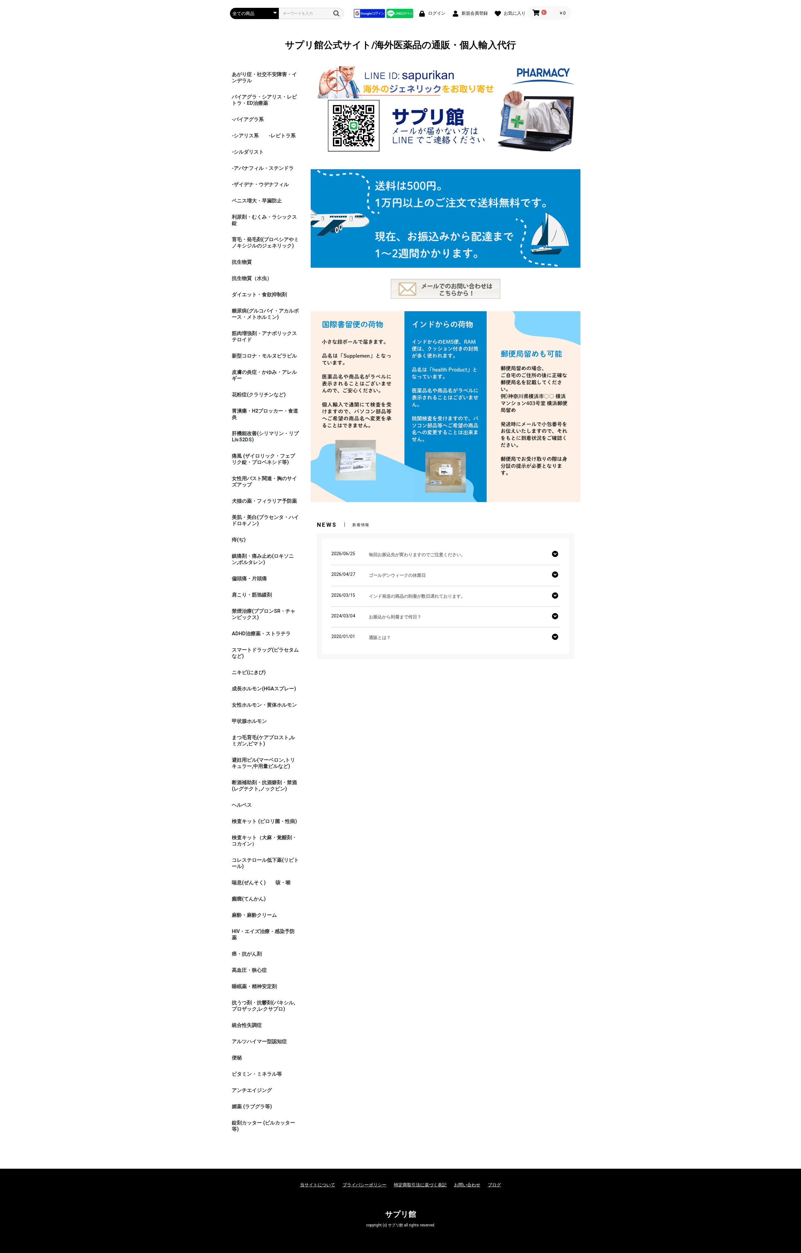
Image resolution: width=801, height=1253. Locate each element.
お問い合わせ (467, 1184)
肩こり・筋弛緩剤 (252, 595)
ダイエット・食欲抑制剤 (259, 294)
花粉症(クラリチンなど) (259, 395)
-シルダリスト (248, 152)
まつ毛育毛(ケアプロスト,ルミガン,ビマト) (263, 740)
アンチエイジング (252, 1090)
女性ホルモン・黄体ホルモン (264, 705)
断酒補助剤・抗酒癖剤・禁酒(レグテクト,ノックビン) (264, 785)
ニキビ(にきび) (249, 672)
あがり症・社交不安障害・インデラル (264, 77)
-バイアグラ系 (248, 119)
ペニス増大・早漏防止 (257, 201)
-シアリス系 (245, 136)
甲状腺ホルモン (249, 721)
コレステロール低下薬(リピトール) (265, 863)
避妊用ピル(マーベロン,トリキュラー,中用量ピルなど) (263, 763)
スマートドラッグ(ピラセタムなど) (265, 653)
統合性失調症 (247, 1025)
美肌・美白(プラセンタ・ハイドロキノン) (265, 520)
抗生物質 (242, 262)
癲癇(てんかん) (249, 899)
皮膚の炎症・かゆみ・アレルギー (264, 375)
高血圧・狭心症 (249, 970)
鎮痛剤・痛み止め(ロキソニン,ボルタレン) (263, 559)
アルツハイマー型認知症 (259, 1041)
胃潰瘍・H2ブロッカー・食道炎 (265, 414)
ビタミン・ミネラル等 (257, 1074)
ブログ (494, 1184)
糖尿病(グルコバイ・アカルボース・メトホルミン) (265, 314)
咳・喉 (283, 882)
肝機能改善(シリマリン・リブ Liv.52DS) (265, 436)
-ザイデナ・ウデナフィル (260, 184)
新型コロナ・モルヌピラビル (264, 356)
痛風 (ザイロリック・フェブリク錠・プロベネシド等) (263, 459)
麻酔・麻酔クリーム (254, 915)
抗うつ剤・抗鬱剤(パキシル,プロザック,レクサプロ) (263, 1006)
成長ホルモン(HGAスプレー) (264, 689)
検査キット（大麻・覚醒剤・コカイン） (264, 840)
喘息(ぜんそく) (249, 882)
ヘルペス (242, 805)
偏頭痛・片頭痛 (249, 578)
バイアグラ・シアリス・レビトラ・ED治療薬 (264, 100)
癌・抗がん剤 (247, 954)
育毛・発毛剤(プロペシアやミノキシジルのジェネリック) (265, 242)
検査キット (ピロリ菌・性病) (264, 821)
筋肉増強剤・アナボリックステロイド (264, 336)
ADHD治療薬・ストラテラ (261, 634)
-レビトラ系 (282, 136)
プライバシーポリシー (364, 1184)
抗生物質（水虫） (252, 278)
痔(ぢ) (239, 540)
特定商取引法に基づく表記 (420, 1184)
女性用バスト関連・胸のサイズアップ (264, 481)
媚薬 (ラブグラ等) (252, 1106)
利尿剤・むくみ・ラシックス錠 (264, 220)
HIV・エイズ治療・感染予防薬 (263, 934)
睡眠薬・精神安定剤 (254, 986)
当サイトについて (317, 1184)
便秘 (237, 1058)
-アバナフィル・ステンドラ (263, 168)
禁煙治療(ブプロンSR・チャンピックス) (263, 614)
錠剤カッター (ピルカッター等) (263, 1126)
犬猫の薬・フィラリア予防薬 (264, 501)
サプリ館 (400, 1214)
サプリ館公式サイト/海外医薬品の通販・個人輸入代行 (400, 44)
